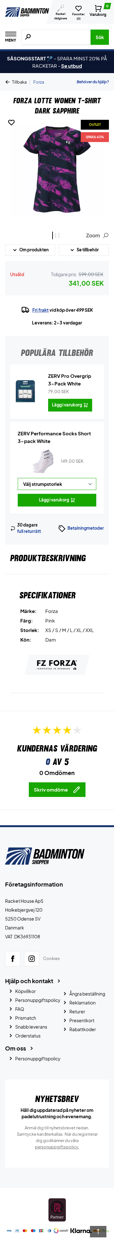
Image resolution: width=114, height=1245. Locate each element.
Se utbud (71, 66)
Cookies (51, 958)
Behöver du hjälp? (93, 81)
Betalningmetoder (85, 528)
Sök (100, 37)
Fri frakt (40, 310)
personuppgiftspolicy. (57, 1146)
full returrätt (29, 531)
